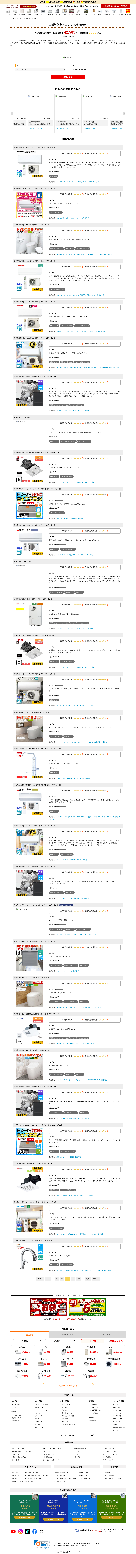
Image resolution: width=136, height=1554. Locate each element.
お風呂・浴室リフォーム (69, 1424)
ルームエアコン (17, 1415)
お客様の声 (29, 1481)
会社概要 (107, 1472)
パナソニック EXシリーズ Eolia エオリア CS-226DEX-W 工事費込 (78, 182)
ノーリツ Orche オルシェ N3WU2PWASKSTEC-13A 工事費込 (76, 935)
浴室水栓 (64, 1410)
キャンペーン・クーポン (19, 1448)
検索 (82, 6)
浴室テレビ (65, 1422)
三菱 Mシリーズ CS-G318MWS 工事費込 (70, 518)
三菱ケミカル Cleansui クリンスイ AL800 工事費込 (73, 778)
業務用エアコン (17, 1418)
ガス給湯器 (93, 1404)
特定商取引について (111, 1451)
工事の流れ (15, 1472)
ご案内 (67, 6)
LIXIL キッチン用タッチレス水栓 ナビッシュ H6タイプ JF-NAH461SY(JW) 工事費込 (84, 1270)
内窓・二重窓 (118, 1419)
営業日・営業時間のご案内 (113, 1478)
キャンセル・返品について (51, 1460)
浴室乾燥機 (15, 1421)
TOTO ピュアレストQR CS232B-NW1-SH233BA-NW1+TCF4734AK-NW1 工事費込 (84, 254)
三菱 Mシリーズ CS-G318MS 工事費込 (69, 1157)
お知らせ (75, 6)
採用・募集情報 (109, 1475)
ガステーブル (39, 1424)
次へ (87, 1279)
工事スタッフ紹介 (17, 1481)
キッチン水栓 (66, 1404)
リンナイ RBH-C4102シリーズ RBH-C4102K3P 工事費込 (75, 667)
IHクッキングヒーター (42, 1410)
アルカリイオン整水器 (69, 1416)
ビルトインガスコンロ (42, 1404)
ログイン (51, 6)
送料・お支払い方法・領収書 (52, 1448)
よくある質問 (16, 1460)
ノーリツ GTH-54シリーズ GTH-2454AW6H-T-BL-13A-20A (76, 629)
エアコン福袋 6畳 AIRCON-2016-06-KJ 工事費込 (72, 218)
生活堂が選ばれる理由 (19, 1457)
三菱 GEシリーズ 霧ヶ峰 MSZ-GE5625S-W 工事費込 (74, 555)
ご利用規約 (108, 1457)
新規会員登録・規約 (80, 1448)
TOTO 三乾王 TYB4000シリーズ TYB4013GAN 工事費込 (76, 1043)
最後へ (95, 1279)
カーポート (117, 1404)
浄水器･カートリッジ (68, 1413)
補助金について (83, 1472)
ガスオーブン (39, 1416)
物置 (115, 1424)
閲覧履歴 (59, 6)
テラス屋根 (117, 1416)
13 (79, 1279)
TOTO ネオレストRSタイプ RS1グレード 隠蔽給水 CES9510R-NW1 (79, 1007)
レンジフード (39, 1413)
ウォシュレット (17, 1407)
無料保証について (48, 1457)
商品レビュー (83, 1475)
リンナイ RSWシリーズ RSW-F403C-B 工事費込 (72, 411)
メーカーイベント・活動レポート (65, 1478)
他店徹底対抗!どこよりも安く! (21, 1451)
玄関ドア (117, 1422)
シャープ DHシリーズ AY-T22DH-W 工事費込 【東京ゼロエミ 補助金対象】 (81, 331)
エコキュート (94, 1407)
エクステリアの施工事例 (33, 1478)
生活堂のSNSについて (85, 1478)
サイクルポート (119, 1410)
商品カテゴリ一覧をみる (68, 1386)
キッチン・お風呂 (68, 1334)
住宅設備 (29, 1335)
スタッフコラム (60, 1481)
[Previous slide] (12, 113)
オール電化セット (95, 1413)
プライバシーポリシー (111, 1454)
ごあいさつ (15, 1454)
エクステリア (106, 1334)
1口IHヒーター (39, 1422)
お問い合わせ (78, 1457)
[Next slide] (123, 113)
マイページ (77, 1454)
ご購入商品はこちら (34, 128)
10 (62, 1279)
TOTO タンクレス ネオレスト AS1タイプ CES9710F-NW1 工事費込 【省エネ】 (83, 742)
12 (73, 1279)
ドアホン (117, 1430)
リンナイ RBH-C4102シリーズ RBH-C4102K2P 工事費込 (75, 482)
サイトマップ (109, 1460)
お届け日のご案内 (48, 1454)
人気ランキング (60, 1475)
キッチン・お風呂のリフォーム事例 (37, 1475)
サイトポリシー (109, 1448)
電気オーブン (39, 1419)
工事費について (17, 1475)
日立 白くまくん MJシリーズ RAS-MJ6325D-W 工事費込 (75, 706)
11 (67, 1279)
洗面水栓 (64, 1407)
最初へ (40, 1279)
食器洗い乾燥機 (39, 1407)
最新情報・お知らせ (61, 1472)
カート (89, 6)
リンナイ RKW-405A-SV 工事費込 (67, 971)
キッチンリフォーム (41, 1427)
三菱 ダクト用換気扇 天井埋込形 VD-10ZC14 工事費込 (74, 1195)
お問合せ (97, 6)
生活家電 (93, 1421)
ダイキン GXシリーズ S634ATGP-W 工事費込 (71, 860)
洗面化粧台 (65, 1419)
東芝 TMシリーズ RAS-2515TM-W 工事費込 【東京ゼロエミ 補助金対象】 (81, 295)
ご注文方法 (46, 1451)
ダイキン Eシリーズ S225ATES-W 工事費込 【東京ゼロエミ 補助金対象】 (81, 1234)
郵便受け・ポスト (119, 1427)
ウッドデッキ (118, 1413)
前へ (48, 1279)
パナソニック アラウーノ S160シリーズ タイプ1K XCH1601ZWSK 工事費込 (81, 1080)
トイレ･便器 (16, 1404)
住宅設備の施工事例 (32, 1472)
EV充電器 (117, 1407)
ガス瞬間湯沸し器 (95, 1410)
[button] (41, 1544)
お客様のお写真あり (79, 69)
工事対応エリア (17, 1478)
